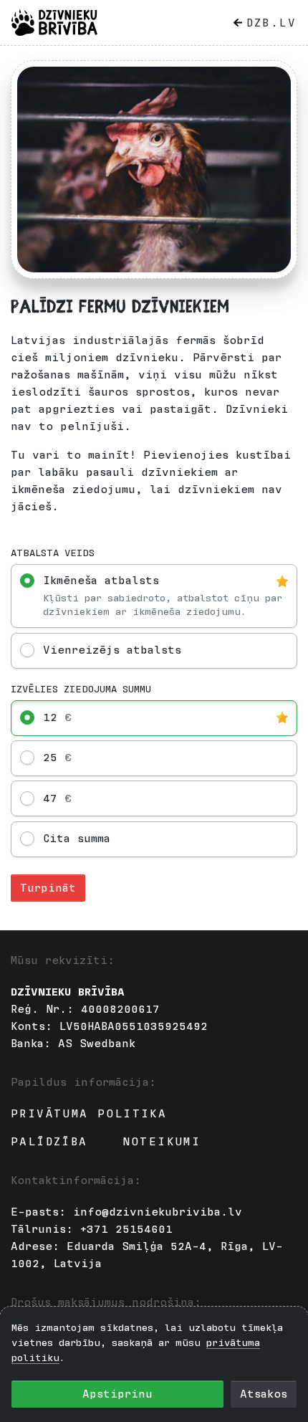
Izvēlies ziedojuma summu (81, 689)
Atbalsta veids (53, 553)
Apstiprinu (117, 1394)
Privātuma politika (89, 1114)
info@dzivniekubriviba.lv (157, 1212)
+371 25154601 (126, 1229)
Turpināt (48, 888)
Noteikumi (161, 1141)
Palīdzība (49, 1141)
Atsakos (263, 1394)
